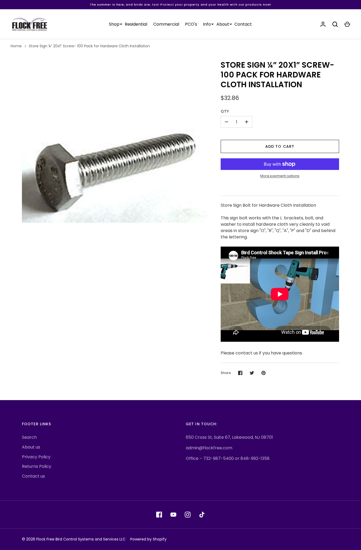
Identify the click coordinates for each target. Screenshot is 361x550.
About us (31, 447)
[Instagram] (187, 514)
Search (29, 437)
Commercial (166, 24)
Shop (114, 24)
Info (207, 24)
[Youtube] (173, 514)
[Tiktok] (202, 514)
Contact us (33, 476)
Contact (243, 24)
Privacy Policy (36, 457)
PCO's (191, 24)
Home (16, 46)
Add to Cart (279, 146)
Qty (225, 111)
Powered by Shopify (148, 539)
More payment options (279, 175)
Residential (136, 24)
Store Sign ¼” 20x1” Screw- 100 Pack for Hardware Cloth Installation (89, 46)
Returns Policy (36, 466)
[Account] (323, 24)
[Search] (335, 24)
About (222, 24)
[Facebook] (159, 514)
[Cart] (347, 24)
